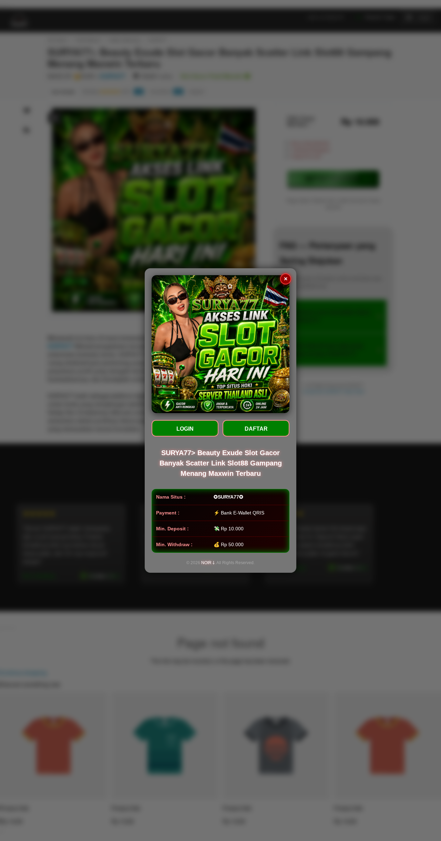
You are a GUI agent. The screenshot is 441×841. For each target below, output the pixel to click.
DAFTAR (256, 429)
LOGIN (185, 429)
